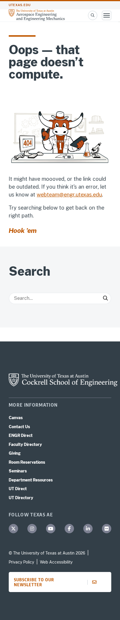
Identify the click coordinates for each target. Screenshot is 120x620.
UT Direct (18, 488)
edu (97, 195)
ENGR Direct (21, 435)
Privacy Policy (21, 562)
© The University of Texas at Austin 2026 (47, 553)
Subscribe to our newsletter (34, 582)
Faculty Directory (25, 444)
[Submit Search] (105, 298)
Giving (15, 453)
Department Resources (31, 480)
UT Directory (21, 497)
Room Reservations (27, 462)
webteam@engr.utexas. (65, 195)
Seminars (18, 471)
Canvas (16, 417)
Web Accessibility (56, 562)
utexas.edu (20, 5)
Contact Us (19, 426)
